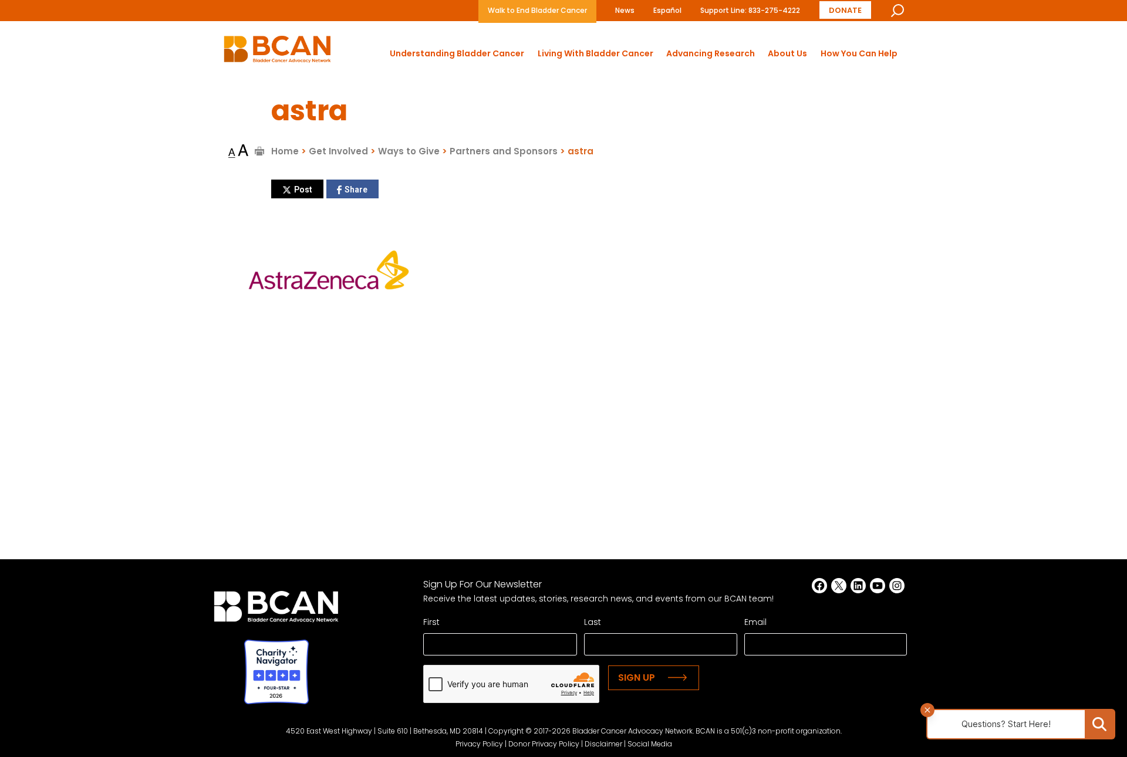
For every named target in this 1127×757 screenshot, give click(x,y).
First (431, 622)
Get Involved (338, 151)
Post (303, 189)
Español (667, 10)
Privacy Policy (479, 744)
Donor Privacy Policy (543, 744)
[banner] (277, 52)
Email (755, 622)
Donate (845, 10)
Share (356, 189)
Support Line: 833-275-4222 (750, 10)
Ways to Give (409, 151)
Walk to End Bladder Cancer (537, 10)
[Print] (260, 151)
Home (285, 151)
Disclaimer (603, 744)
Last (592, 622)
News (625, 10)
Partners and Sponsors (504, 151)
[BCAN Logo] (276, 610)
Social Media (649, 744)
